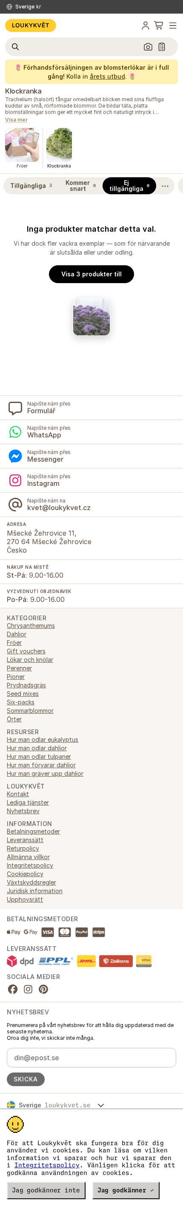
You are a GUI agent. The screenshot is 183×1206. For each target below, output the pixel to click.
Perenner (19, 668)
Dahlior (16, 634)
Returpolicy (23, 848)
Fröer (14, 642)
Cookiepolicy (25, 873)
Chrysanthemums (31, 625)
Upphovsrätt (25, 899)
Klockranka (23, 91)
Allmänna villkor (28, 856)
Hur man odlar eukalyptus (42, 739)
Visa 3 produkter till (91, 274)
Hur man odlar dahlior (37, 748)
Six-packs (20, 702)
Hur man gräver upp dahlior (45, 773)
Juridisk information (35, 890)
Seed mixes (23, 693)
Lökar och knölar (30, 659)
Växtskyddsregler (31, 882)
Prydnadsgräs (26, 685)
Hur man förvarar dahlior (41, 765)
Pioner (16, 676)
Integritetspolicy (47, 1165)
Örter (14, 719)
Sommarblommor (30, 710)
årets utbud (107, 76)
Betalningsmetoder (33, 831)
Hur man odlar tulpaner (39, 756)
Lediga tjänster (28, 802)
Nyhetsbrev (23, 810)
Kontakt (18, 793)
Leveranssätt (25, 839)
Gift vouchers (26, 651)
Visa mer (16, 120)
